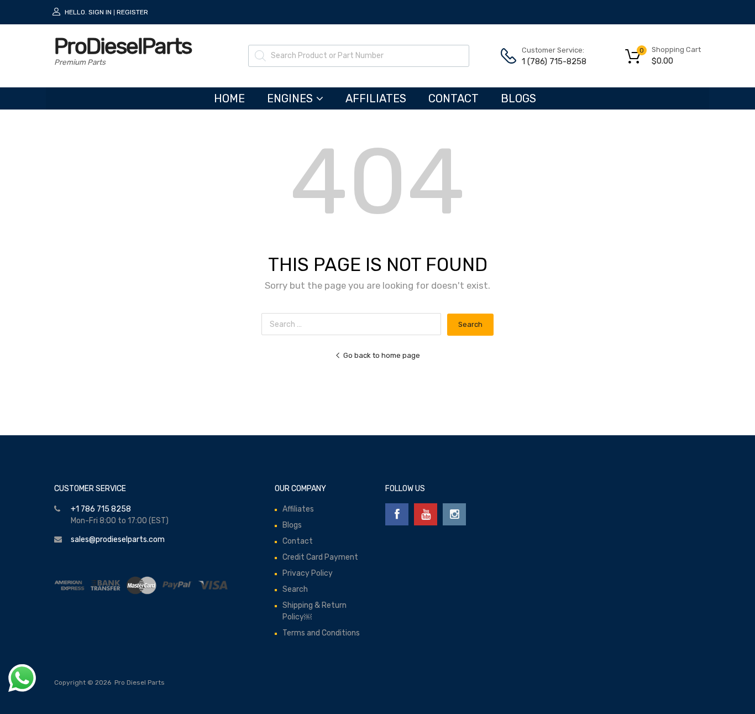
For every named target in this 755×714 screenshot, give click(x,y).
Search (295, 589)
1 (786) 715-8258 (549, 61)
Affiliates (375, 98)
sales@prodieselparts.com (118, 539)
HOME (229, 98)
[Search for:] (354, 324)
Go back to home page (381, 355)
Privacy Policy (307, 573)
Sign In (100, 12)
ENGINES (290, 98)
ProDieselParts (122, 46)
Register (132, 12)
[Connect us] (396, 514)
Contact (453, 98)
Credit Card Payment (320, 557)
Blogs (518, 98)
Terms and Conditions (321, 633)
